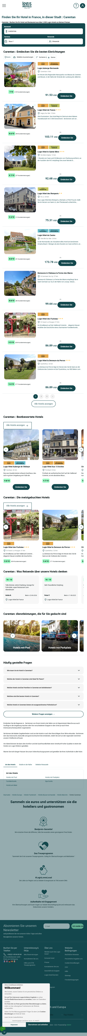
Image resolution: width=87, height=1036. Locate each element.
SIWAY (69, 1025)
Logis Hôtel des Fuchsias (48, 318)
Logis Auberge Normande (48, 68)
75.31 (51, 220)
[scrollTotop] (2, 1028)
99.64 (51, 303)
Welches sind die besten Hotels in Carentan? (23, 696)
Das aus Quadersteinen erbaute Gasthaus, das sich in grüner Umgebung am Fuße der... (19, 474)
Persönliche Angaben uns (74, 959)
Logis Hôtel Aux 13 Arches (53, 466)
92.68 (51, 178)
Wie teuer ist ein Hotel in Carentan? (20, 670)
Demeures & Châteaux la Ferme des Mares (55, 273)
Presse (46, 962)
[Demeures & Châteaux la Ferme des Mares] (20, 283)
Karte (8, 57)
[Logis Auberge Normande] (20, 74)
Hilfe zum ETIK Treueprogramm (29, 964)
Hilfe (66, 971)
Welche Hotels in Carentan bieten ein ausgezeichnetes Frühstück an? (32, 705)
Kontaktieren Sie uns (31, 959)
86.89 (51, 345)
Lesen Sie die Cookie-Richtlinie (14, 1017)
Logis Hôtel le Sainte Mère (49, 151)
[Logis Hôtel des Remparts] (20, 199)
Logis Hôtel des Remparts (48, 193)
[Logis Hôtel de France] (20, 116)
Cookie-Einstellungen (72, 963)
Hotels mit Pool (11, 777)
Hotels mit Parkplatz (52, 777)
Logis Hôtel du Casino (47, 235)
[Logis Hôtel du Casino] (20, 241)
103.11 (51, 136)
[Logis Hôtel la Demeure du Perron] (20, 366)
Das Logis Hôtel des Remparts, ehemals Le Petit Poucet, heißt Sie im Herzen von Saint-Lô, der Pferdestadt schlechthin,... (59, 201)
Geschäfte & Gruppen (51, 971)
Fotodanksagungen (72, 980)
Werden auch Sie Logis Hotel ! (52, 953)
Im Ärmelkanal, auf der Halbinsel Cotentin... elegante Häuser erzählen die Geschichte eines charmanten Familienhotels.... (59, 326)
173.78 (51, 262)
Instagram (51, 987)
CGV (66, 967)
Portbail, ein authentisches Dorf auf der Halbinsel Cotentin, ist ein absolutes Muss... (59, 474)
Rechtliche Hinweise (72, 954)
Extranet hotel (49, 958)
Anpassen (14, 1025)
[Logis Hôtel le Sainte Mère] (20, 158)
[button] (4, 1032)
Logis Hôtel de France (47, 110)
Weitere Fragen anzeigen (42, 714)
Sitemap (68, 975)
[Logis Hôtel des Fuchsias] (20, 325)
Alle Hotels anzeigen (43, 403)
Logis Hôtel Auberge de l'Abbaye (16, 466)
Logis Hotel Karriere (51, 975)
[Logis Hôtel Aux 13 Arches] (60, 444)
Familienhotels (11, 781)
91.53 (51, 95)
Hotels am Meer (11, 785)
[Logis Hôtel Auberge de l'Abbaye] (21, 444)
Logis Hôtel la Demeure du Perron (52, 360)
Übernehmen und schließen (38, 1025)
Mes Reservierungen (31, 954)
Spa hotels (49, 781)
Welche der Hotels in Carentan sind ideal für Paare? (25, 679)
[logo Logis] (27, 5)
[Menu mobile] (4, 5)
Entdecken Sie (66, 96)
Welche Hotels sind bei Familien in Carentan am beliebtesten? (29, 688)
